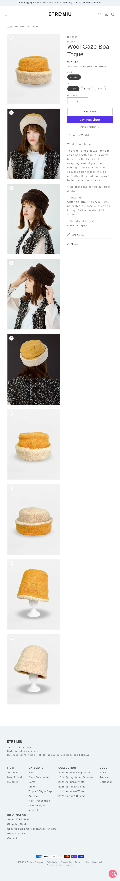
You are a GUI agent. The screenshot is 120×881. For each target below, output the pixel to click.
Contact (12, 838)
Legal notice (71, 865)
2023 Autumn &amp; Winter (75, 772)
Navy (100, 88)
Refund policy (52, 862)
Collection (106, 782)
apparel (33, 810)
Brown (87, 88)
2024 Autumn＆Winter (72, 782)
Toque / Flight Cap (40, 791)
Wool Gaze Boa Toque (26, 26)
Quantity (72, 95)
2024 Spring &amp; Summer (75, 777)
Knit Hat (34, 796)
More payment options (90, 126)
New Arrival (14, 777)
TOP (9, 26)
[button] (6, 14)
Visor (32, 786)
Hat (31, 772)
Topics (104, 777)
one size (74, 77)
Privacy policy (16, 833)
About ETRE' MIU (18, 819)
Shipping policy (98, 862)
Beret (32, 782)
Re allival (13, 782)
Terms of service (82, 862)
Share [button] (74, 244)
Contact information (55, 865)
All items (12, 772)
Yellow (73, 88)
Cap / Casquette (39, 777)
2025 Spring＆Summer (72, 786)
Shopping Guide (17, 824)
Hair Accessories (39, 800)
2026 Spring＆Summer (72, 796)
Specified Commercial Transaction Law (31, 828)
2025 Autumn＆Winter (72, 791)
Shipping (84, 66)
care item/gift (37, 805)
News (103, 772)
